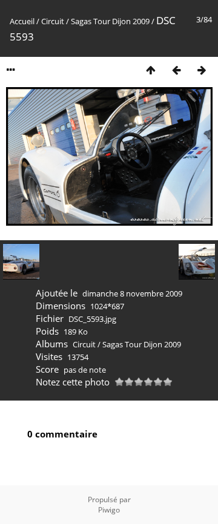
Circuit (52, 21)
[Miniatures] (151, 70)
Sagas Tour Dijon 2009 (110, 21)
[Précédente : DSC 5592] (176, 70)
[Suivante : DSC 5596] (201, 70)
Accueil (22, 21)
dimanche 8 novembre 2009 (132, 293)
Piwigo (109, 510)
